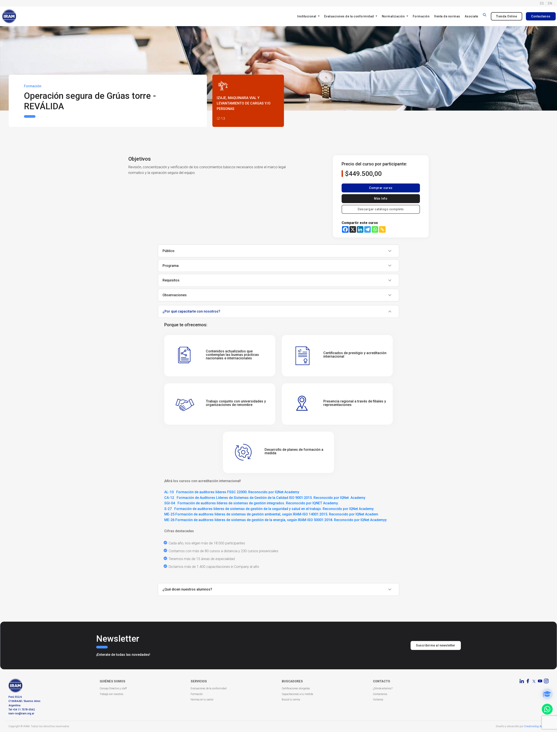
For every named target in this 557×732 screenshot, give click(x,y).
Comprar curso (381, 188)
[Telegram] (367, 229)
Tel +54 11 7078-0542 (21, 709)
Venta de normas (447, 16)
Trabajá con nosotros (111, 694)
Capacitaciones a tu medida (297, 694)
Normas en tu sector (202, 699)
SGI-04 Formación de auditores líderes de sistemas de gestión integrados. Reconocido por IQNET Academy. (251, 503)
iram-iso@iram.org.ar (21, 713)
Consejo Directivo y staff (113, 688)
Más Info (380, 198)
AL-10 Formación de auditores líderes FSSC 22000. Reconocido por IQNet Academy (231, 492)
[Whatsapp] (375, 229)
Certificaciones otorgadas (296, 688)
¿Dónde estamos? (383, 688)
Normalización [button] (394, 16)
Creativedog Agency (536, 726)
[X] (352, 229)
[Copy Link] (382, 229)
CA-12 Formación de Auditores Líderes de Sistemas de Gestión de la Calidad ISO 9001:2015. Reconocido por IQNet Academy (264, 498)
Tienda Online (506, 16)
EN (550, 3)
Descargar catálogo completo (381, 209)
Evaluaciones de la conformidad (208, 688)
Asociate (471, 16)
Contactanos (540, 16)
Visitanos (378, 699)
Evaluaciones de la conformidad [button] (349, 16)
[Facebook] (345, 229)
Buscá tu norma (291, 699)
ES (542, 3)
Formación (421, 16)
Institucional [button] (307, 16)
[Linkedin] (360, 229)
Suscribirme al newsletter (435, 645)
